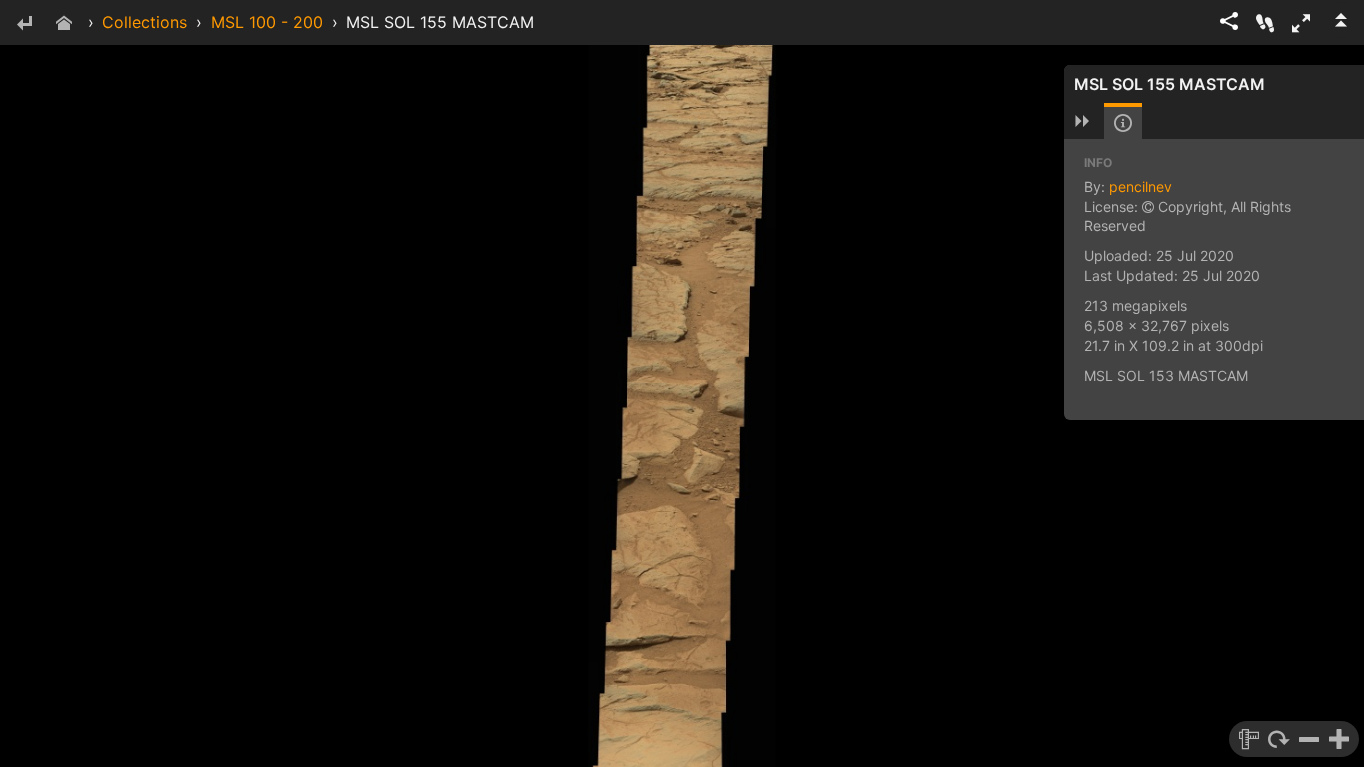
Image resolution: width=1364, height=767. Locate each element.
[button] (1301, 23)
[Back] (24, 24)
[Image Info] (1123, 123)
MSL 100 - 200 (267, 22)
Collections (144, 22)
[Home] (64, 24)
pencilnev (1140, 186)
